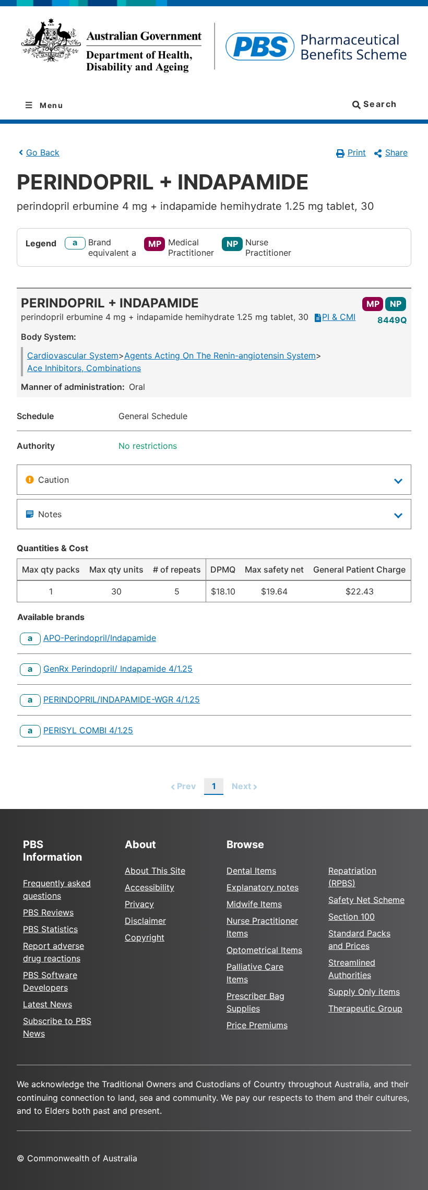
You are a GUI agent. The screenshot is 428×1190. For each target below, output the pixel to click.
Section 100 (351, 916)
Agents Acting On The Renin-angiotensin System (220, 355)
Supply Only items (364, 991)
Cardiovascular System (72, 355)
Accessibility (149, 887)
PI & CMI (338, 317)
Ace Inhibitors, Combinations (84, 368)
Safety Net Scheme (366, 900)
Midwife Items (254, 904)
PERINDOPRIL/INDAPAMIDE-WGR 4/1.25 (121, 699)
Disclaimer (145, 920)
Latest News (47, 1004)
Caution (53, 479)
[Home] (214, 49)
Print (357, 152)
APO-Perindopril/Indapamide (99, 638)
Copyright (144, 937)
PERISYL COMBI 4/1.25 (88, 730)
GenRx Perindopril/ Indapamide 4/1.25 (118, 668)
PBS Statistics (50, 929)
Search (379, 104)
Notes (50, 514)
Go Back (43, 152)
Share (396, 152)
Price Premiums (257, 1025)
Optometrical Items (264, 950)
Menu (51, 105)
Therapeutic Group (365, 1008)
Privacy (139, 904)
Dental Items (251, 870)
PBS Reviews (48, 912)
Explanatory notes (263, 887)
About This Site (155, 870)
